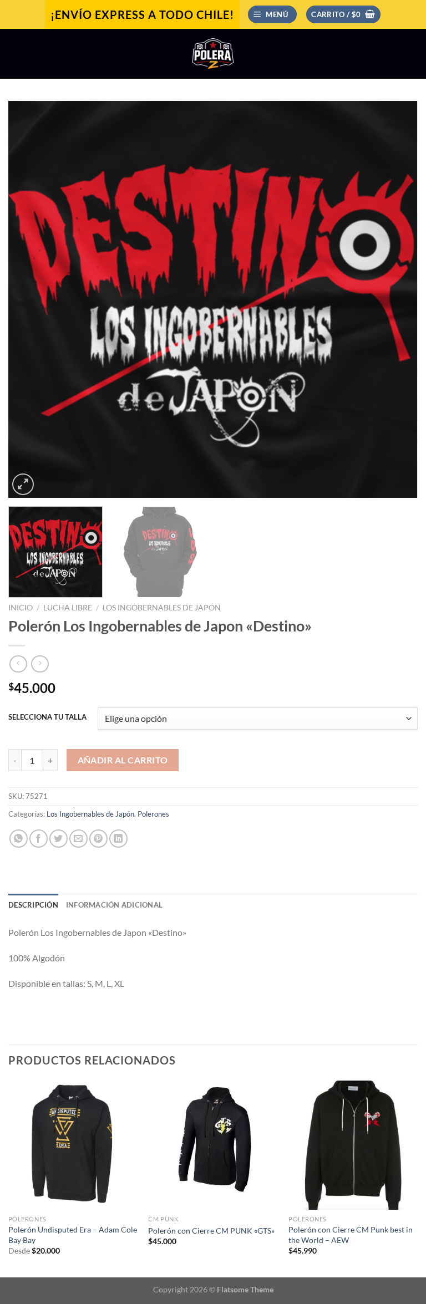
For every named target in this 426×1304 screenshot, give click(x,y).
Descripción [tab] (33, 904)
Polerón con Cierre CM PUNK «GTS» (211, 1230)
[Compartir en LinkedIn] (118, 838)
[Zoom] (23, 484)
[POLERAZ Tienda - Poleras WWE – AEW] (213, 54)
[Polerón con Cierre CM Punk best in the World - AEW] (353, 1145)
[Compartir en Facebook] (38, 838)
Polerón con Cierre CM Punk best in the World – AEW (350, 1235)
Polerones (153, 813)
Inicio (20, 607)
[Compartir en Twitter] (58, 838)
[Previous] (30, 299)
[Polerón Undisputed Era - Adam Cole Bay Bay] (73, 1145)
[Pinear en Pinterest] (98, 838)
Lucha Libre (67, 607)
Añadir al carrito (123, 760)
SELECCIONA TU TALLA (47, 717)
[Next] (395, 299)
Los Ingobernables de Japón (162, 607)
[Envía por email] (78, 838)
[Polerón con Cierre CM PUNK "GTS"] (212, 1145)
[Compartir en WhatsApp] (18, 838)
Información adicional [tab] (114, 904)
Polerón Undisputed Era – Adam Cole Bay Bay (72, 1235)
